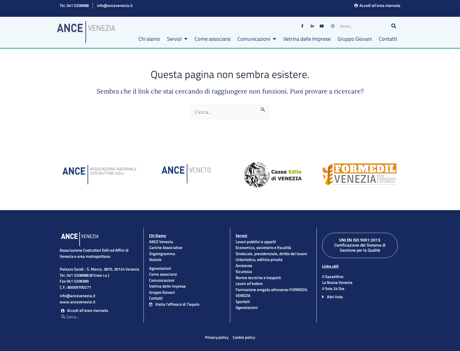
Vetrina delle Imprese (307, 39)
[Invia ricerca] (263, 108)
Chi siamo (149, 39)
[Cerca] (393, 26)
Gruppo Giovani (355, 39)
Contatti (388, 39)
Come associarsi (213, 39)
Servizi (174, 39)
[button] (360, 296)
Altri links (335, 297)
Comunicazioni (253, 39)
